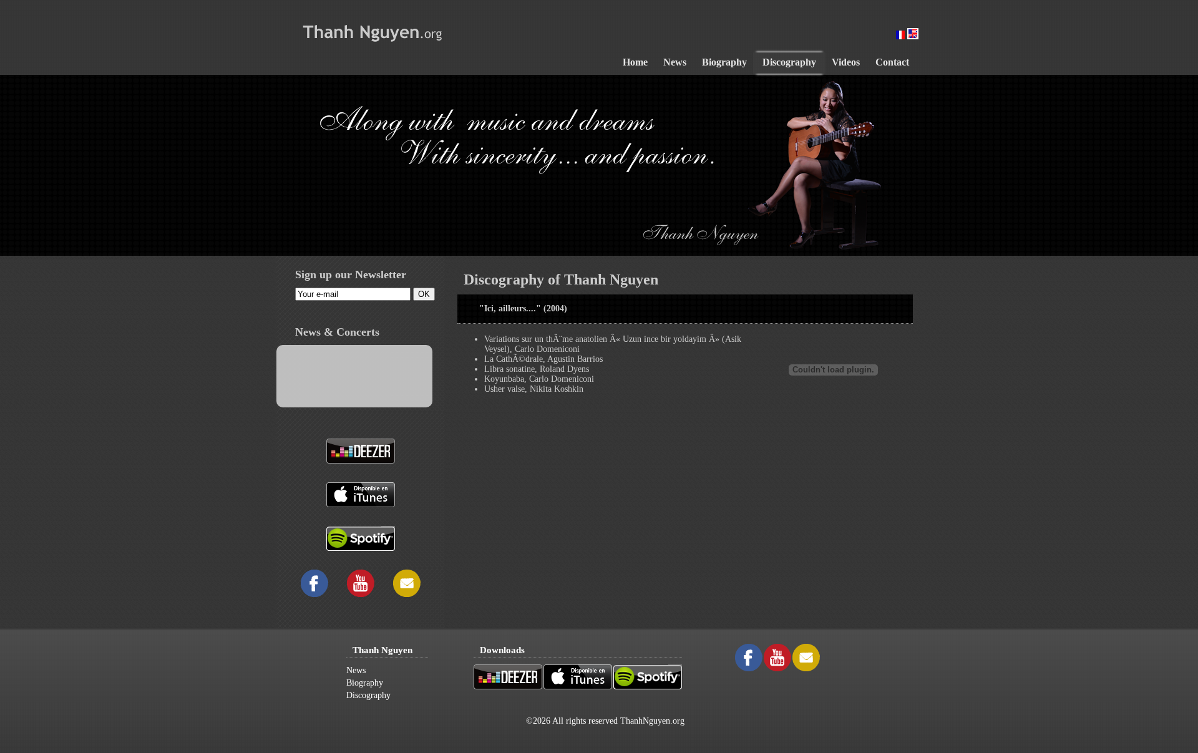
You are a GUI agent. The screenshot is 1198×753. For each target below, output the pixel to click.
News (356, 670)
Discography (368, 695)
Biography (364, 682)
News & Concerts (337, 332)
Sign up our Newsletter (350, 274)
